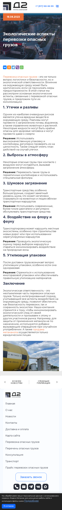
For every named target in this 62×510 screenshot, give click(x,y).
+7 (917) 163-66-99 (44, 6)
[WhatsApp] (21, 67)
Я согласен (9, 506)
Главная (10, 403)
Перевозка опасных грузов (20, 76)
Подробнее (31, 500)
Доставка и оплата (17, 429)
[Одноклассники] (9, 67)
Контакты (11, 422)
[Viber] (17, 67)
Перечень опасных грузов (22, 448)
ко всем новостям (16, 382)
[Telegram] (13, 67)
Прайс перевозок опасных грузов (26, 467)
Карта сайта (12, 435)
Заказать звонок (31, 477)
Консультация (14, 454)
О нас (8, 410)
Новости (10, 416)
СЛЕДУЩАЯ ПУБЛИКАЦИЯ (43, 382)
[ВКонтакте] (5, 67)
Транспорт (12, 461)
